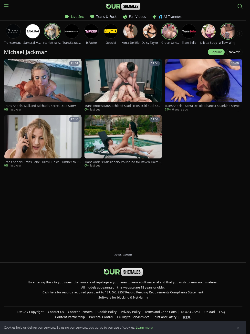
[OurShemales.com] (123, 6)
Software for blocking (113, 297)
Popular (216, 52)
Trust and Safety (165, 317)
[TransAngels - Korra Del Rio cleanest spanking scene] (203, 85)
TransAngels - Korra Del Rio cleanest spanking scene (202, 105)
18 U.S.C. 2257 (190, 312)
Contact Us (56, 312)
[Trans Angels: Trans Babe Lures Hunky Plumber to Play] (43, 141)
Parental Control (101, 317)
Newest (234, 52)
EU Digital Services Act (133, 317)
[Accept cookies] (238, 327)
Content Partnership (70, 317)
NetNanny (140, 297)
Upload (209, 312)
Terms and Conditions (161, 312)
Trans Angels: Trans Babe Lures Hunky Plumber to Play (42, 162)
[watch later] (9, 64)
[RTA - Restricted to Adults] (186, 316)
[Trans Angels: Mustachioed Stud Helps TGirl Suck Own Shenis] (123, 85)
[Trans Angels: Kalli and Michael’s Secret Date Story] (43, 85)
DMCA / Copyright (30, 312)
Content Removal (80, 312)
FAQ (222, 312)
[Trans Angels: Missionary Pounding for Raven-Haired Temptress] (123, 141)
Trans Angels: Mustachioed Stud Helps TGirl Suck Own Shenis (122, 105)
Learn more (144, 327)
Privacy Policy (131, 312)
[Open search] (240, 6)
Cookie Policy (107, 312)
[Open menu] (6, 6)
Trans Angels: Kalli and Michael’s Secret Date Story (40, 105)
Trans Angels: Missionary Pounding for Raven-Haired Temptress (122, 162)
